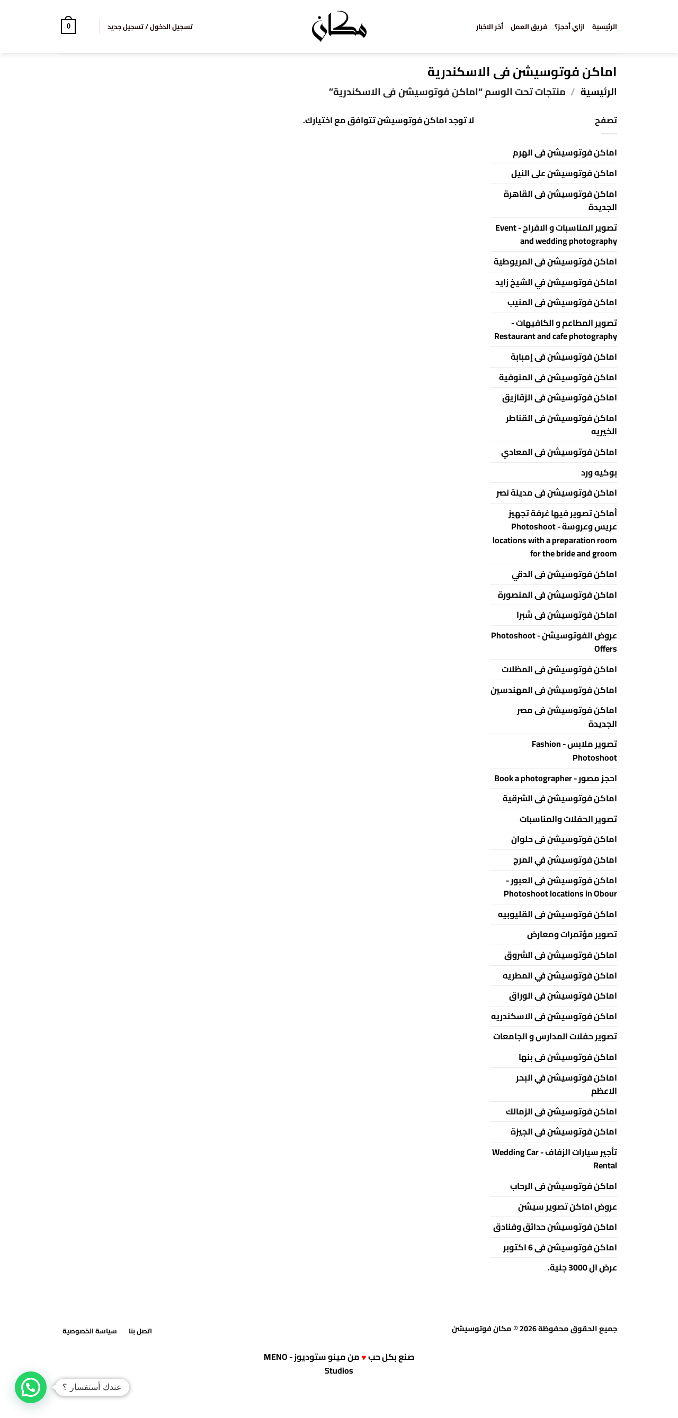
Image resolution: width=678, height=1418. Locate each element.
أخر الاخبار (489, 26)
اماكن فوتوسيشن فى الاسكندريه (554, 1016)
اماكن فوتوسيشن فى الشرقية (560, 798)
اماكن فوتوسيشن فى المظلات (559, 669)
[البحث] (87, 26)
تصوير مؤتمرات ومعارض (572, 934)
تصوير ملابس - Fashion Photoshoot (574, 750)
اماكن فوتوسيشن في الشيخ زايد (556, 282)
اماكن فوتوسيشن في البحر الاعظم (566, 1084)
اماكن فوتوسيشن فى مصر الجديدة (567, 716)
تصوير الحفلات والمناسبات (568, 819)
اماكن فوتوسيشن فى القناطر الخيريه (561, 425)
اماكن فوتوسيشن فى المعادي (559, 452)
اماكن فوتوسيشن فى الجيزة (564, 1131)
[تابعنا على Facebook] (345, 1329)
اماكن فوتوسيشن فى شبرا (566, 615)
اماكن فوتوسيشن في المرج (565, 859)
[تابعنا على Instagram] (332, 1329)
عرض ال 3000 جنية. (582, 1267)
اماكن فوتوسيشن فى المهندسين (553, 690)
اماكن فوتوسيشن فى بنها (568, 1057)
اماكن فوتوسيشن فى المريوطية (555, 261)
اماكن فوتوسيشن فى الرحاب (563, 1186)
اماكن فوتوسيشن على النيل (564, 173)
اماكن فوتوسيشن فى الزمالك (561, 1111)
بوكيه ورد (599, 472)
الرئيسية (604, 26)
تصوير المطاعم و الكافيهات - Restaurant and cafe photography (555, 329)
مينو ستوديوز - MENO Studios (309, 1364)
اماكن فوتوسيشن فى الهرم (565, 152)
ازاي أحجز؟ (570, 26)
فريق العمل (529, 26)
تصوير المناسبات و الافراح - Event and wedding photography (556, 234)
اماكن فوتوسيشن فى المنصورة (557, 594)
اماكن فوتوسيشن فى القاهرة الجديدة (560, 200)
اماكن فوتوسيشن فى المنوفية (558, 377)
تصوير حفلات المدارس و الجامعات (555, 1036)
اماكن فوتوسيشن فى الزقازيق (559, 397)
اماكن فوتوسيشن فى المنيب (562, 302)
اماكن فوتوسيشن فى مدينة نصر (556, 492)
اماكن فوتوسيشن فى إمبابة (564, 356)
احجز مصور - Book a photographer (555, 778)
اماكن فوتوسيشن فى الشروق (560, 955)
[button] (150, 26)
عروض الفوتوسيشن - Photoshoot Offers (554, 642)
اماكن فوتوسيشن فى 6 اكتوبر (560, 1247)
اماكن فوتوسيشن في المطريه (560, 975)
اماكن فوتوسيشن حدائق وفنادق (555, 1226)
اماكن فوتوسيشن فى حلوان (564, 839)
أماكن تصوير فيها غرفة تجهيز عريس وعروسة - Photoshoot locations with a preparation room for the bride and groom (555, 533)
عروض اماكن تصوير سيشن (567, 1206)
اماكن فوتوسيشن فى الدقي (564, 574)
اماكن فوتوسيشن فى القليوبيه (557, 914)
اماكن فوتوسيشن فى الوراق (563, 995)
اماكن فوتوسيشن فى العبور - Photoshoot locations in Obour (560, 887)
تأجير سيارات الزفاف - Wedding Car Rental (554, 1159)
